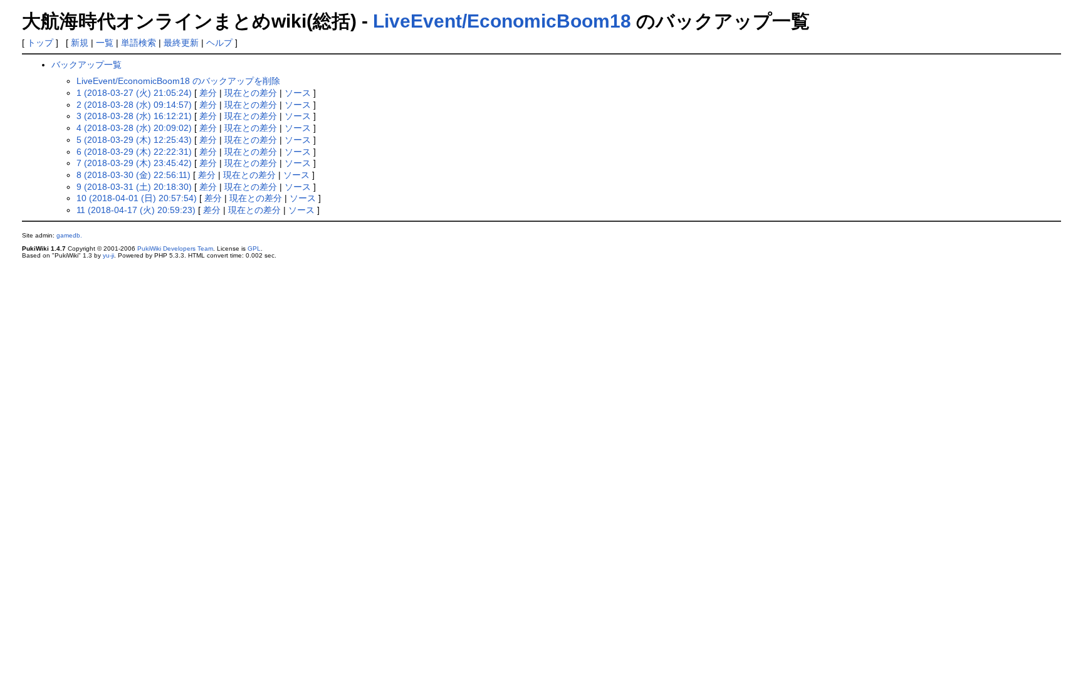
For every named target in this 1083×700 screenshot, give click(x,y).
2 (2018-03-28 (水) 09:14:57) (134, 105)
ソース (298, 93)
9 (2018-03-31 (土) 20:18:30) (134, 187)
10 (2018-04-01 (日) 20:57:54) (136, 198)
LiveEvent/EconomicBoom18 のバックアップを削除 (178, 81)
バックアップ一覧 (86, 65)
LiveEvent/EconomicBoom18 (502, 21)
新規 (79, 43)
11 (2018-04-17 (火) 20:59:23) (136, 210)
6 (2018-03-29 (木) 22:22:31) (134, 152)
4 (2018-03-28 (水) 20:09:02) (134, 128)
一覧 (104, 43)
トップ (40, 43)
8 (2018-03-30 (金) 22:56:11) (133, 175)
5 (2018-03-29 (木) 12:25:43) (134, 140)
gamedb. (69, 235)
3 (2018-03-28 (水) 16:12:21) (134, 116)
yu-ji (108, 255)
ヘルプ (219, 43)
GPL (254, 248)
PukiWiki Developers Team (175, 248)
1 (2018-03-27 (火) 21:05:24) (134, 93)
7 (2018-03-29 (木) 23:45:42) (134, 163)
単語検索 (138, 43)
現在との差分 (250, 93)
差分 (208, 93)
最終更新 (181, 43)
